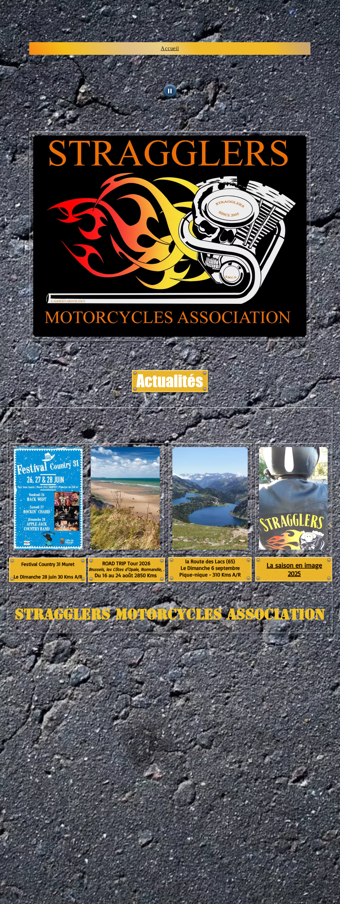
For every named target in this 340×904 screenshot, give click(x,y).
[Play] (170, 90)
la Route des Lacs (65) (210, 561)
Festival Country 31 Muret (47, 564)
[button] (170, 381)
